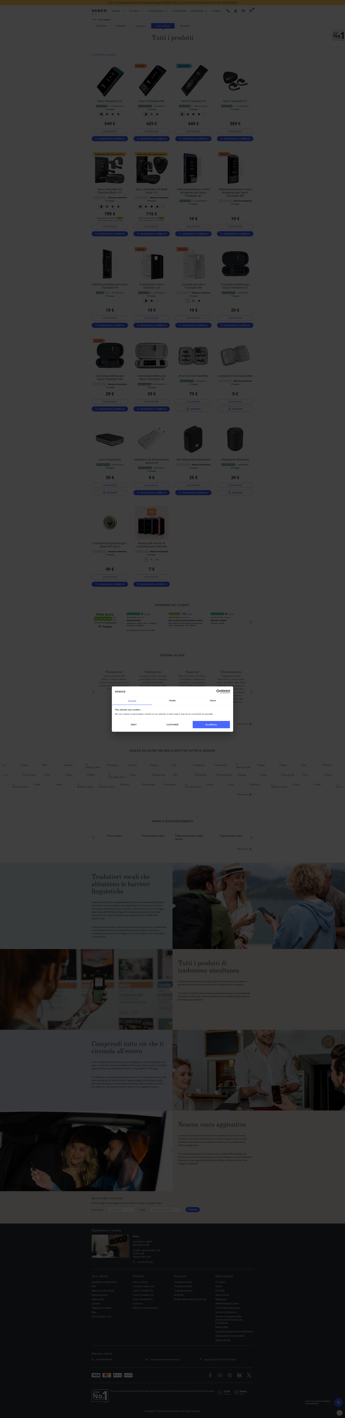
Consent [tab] (132, 701)
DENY (134, 724)
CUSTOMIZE (172, 724)
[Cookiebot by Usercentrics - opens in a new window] (218, 691)
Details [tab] (172, 700)
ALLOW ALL (211, 724)
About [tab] (213, 700)
